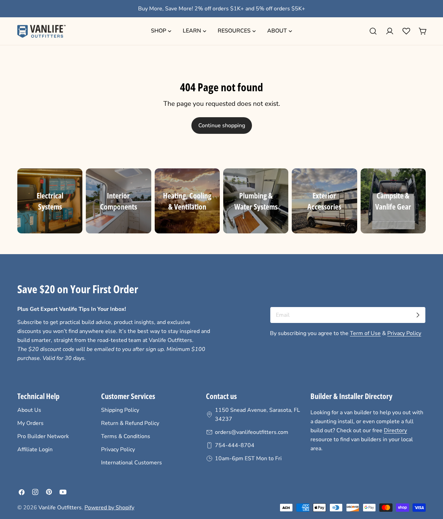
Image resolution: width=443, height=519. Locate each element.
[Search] (373, 31)
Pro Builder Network (43, 436)
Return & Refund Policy (130, 423)
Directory (395, 430)
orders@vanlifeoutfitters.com (251, 432)
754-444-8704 (234, 445)
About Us (29, 410)
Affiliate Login (35, 449)
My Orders (30, 423)
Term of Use (365, 333)
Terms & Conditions (125, 436)
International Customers (131, 462)
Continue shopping (221, 125)
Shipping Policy (120, 410)
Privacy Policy (404, 333)
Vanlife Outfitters (60, 507)
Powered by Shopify (109, 507)
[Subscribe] (417, 315)
